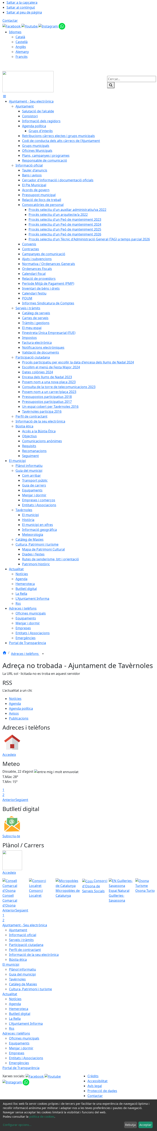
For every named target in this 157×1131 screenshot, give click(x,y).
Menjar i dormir (21, 1048)
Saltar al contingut (21, 7)
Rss (11, 1028)
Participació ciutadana (26, 944)
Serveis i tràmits (21, 940)
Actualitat (9, 994)
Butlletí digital (19, 1013)
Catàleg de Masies (23, 984)
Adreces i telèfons (25, 653)
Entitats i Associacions (26, 1058)
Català (20, 37)
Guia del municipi (22, 974)
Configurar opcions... (17, 1125)
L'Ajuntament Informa (26, 1023)
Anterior (8, 799)
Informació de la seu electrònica (34, 954)
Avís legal (94, 1086)
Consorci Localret (36, 893)
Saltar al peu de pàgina (24, 12)
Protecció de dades (102, 1091)
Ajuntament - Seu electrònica (24, 925)
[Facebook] (11, 26)
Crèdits (93, 1076)
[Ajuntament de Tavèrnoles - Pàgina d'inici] (28, 81)
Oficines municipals (24, 1038)
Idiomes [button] (15, 32)
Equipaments (19, 1043)
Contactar (10, 20)
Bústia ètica (18, 959)
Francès (22, 56)
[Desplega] (42, 654)
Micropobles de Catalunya (68, 893)
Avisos (14, 713)
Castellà (22, 42)
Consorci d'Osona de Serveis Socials (94, 886)
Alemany (22, 51)
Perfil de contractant (25, 949)
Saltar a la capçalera (22, 2)
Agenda (15, 703)
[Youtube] (29, 26)
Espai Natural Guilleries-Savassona (119, 895)
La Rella (15, 1018)
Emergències (19, 1063)
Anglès (21, 47)
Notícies (15, 698)
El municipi (10, 964)
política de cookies (41, 1116)
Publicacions (18, 718)
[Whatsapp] (62, 26)
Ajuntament (18, 930)
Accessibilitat (97, 1081)
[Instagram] (48, 26)
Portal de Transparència (20, 1068)
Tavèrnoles (17, 979)
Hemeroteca (18, 1008)
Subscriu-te (11, 836)
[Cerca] (110, 85)
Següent (21, 799)
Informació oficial (22, 935)
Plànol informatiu (22, 969)
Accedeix (9, 754)
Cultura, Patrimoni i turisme (30, 989)
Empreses (16, 1053)
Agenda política (21, 708)
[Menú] (4, 96)
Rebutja (130, 1125)
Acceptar (145, 1125)
